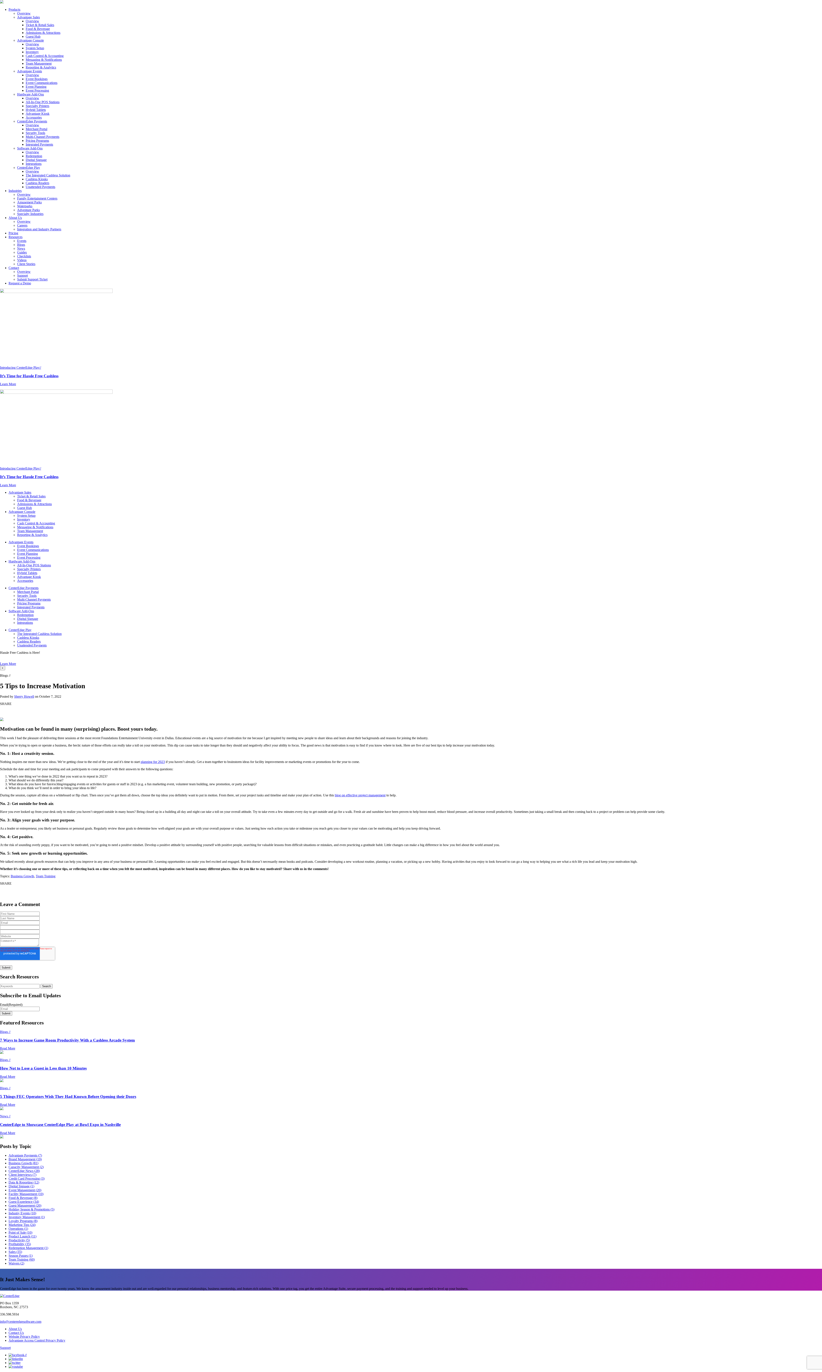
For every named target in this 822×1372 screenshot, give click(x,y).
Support (22, 275)
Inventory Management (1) (27, 1217)
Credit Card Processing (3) (27, 1178)
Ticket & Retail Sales (40, 25)
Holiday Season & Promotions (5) (31, 1209)
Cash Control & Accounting (45, 56)
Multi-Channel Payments (42, 137)
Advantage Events (29, 71)
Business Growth (22, 876)
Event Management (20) (25, 1190)
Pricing (13, 233)
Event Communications (41, 83)
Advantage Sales (28, 17)
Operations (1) (18, 1228)
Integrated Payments (39, 144)
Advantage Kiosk (37, 113)
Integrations (34, 164)
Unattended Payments (40, 187)
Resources (15, 237)
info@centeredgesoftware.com (20, 1321)
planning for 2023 (153, 762)
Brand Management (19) (25, 1159)
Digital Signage (36, 160)
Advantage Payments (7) (25, 1155)
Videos (22, 260)
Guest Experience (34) (24, 1201)
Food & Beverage (38, 29)
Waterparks (24, 206)
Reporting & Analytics (41, 67)
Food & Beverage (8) (23, 1198)
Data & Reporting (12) (24, 1182)
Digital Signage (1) (21, 1186)
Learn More (8, 664)
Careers (22, 225)
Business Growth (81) (23, 1163)
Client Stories (26, 264)
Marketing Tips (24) (22, 1225)
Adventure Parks (28, 210)
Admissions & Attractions (43, 32)
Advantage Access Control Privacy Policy (37, 1340)
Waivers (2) (16, 1263)
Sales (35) (15, 1252)
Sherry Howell (24, 696)
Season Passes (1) (21, 1255)
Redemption (34, 156)
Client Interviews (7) (22, 1174)
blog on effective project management (360, 795)
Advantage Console (30, 40)
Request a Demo (20, 283)
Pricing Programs (37, 140)
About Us (15, 217)
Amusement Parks (29, 202)
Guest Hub (33, 36)
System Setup (35, 48)
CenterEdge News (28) (24, 1171)
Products (14, 9)
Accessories (34, 117)
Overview (24, 13)
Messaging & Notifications (44, 59)
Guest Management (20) (25, 1205)
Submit (6, 1013)
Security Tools (35, 133)
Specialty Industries (30, 214)
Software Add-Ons (30, 148)
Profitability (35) (20, 1244)
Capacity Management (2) (26, 1167)
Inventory (32, 52)
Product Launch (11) (22, 1236)
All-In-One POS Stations (43, 102)
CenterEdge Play (28, 167)
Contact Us (16, 1333)
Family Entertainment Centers (37, 198)
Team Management (39, 63)
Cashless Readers (37, 183)
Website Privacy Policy (24, 1336)
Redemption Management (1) (28, 1248)
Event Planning (36, 86)
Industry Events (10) (22, 1213)
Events (21, 241)
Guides (22, 252)
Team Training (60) (22, 1259)
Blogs (21, 244)
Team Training (45, 876)
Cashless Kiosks (37, 179)
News (21, 248)
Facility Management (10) (26, 1194)
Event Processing (37, 90)
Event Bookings (37, 79)
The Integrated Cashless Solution (48, 175)
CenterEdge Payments (32, 121)
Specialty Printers (37, 106)
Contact (14, 268)
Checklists (24, 256)
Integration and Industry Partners (39, 229)
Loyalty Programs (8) (23, 1221)
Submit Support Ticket (32, 279)
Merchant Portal (36, 129)
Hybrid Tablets (36, 110)
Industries (15, 191)
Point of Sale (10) (20, 1232)
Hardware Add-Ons (30, 94)
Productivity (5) (19, 1240)
